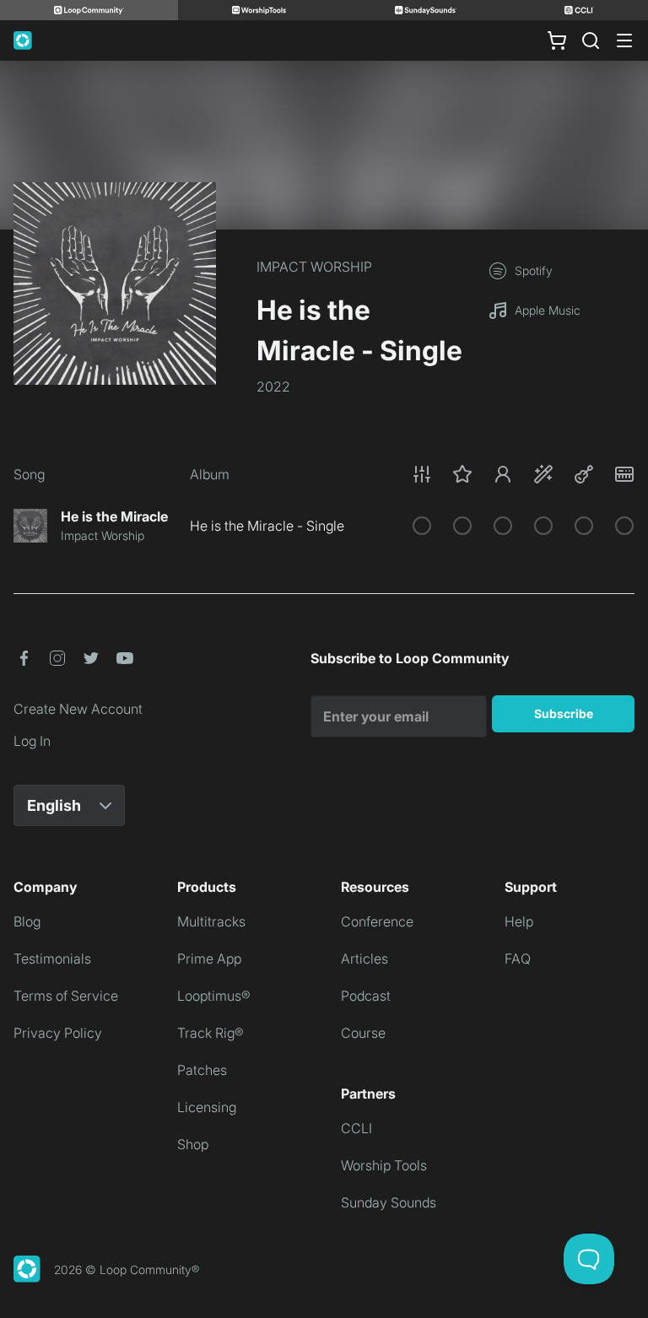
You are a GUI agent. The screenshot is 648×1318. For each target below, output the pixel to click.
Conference (377, 921)
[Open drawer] (624, 40)
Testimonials (52, 958)
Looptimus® (214, 995)
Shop (192, 1144)
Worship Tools (384, 1165)
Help (519, 921)
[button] (523, 474)
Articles (364, 958)
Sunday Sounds (388, 1202)
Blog (27, 921)
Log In (32, 740)
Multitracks (211, 921)
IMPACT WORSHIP (314, 266)
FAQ (518, 958)
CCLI (356, 1128)
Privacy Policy (58, 1032)
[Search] (590, 40)
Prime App (209, 958)
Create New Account (78, 708)
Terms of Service (66, 995)
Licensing (206, 1107)
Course (363, 1032)
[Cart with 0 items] (557, 40)
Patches (202, 1069)
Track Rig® (210, 1032)
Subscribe (563, 713)
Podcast (366, 995)
